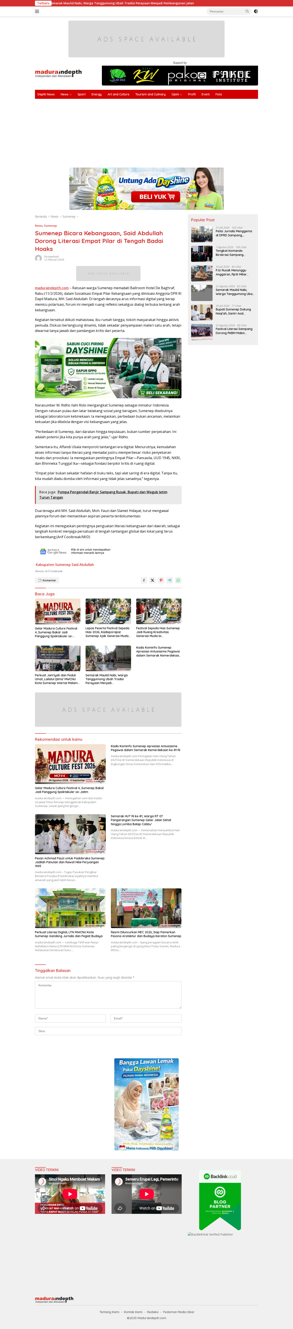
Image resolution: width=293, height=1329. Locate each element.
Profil (192, 94)
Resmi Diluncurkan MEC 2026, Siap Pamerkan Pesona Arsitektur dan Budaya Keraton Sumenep (146, 934)
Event (206, 94)
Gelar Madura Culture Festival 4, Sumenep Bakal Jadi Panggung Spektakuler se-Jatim (56, 632)
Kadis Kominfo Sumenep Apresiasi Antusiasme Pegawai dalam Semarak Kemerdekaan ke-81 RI (158, 651)
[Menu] (38, 11)
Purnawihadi (51, 256)
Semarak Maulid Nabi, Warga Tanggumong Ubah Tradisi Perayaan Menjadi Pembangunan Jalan (107, 679)
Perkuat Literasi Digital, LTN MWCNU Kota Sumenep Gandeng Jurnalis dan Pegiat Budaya (69, 934)
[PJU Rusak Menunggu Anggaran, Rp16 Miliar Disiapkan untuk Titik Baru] (202, 273)
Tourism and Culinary (150, 94)
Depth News (46, 94)
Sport (82, 94)
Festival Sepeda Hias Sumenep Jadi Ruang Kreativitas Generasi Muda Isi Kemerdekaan (158, 632)
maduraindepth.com (52, 288)
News (64, 94)
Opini (175, 94)
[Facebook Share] (144, 580)
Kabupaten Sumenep (53, 564)
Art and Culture (118, 94)
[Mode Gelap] (256, 11)
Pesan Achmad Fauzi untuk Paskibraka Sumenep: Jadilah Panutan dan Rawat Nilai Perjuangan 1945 (70, 862)
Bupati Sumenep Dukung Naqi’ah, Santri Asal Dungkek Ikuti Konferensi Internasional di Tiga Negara (233, 311)
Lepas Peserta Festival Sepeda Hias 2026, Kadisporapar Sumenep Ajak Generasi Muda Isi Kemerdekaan (107, 632)
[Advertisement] (163, 131)
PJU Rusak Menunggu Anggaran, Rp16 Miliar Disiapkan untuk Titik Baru (234, 272)
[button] (247, 11)
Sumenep (50, 226)
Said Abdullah (83, 564)
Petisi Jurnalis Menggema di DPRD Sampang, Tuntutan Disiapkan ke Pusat (234, 233)
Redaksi (153, 1312)
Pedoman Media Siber (179, 1312)
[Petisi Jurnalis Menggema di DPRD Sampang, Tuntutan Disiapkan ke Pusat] (202, 234)
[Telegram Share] (169, 580)
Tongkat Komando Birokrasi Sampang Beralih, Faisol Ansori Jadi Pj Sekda (234, 253)
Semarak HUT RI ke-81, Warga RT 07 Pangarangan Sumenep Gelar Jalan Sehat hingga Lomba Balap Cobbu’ (141, 820)
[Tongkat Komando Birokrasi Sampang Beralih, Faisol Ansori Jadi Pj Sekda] (202, 254)
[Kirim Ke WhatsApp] (178, 580)
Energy (97, 94)
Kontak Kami (133, 1312)
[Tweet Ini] (152, 580)
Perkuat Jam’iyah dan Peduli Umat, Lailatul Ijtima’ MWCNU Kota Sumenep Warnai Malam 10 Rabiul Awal (56, 679)
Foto (219, 94)
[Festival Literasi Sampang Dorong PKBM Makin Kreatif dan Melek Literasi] (202, 332)
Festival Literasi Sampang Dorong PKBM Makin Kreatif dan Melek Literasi (234, 331)
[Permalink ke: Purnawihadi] (38, 258)
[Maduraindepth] (58, 73)
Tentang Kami (109, 1312)
